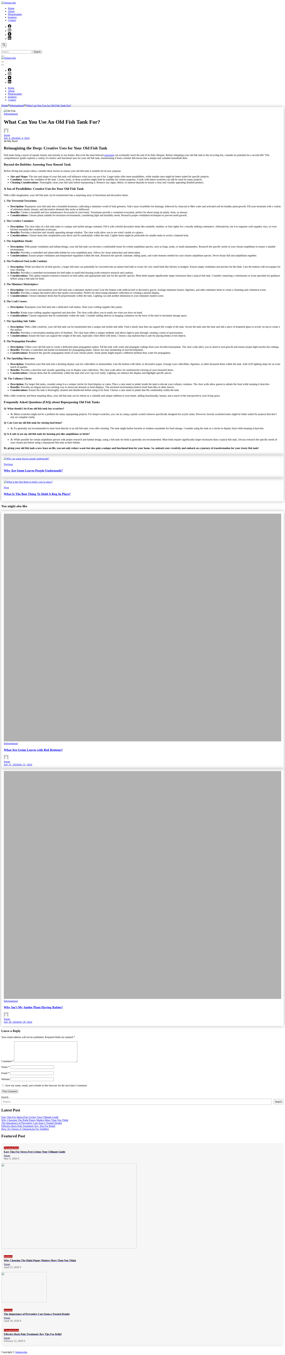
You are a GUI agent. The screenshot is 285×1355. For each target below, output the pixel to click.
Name (5, 1067)
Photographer (15, 14)
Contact (12, 20)
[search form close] (2, 55)
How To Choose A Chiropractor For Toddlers (25, 1129)
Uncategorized (11, 1148)
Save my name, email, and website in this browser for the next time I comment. (46, 1085)
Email (5, 1073)
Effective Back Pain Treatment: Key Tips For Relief (28, 1126)
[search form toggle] (4, 45)
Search (4, 1097)
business (12, 17)
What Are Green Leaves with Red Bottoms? (33, 750)
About (11, 11)
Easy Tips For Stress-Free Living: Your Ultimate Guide (30, 1117)
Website (5, 1079)
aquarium (109, 155)
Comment (7, 1061)
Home (11, 8)
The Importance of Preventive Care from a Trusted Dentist (31, 1123)
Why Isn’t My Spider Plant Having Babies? (33, 1007)
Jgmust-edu (21, 1352)
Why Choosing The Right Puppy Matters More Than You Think (34, 1120)
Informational (11, 113)
